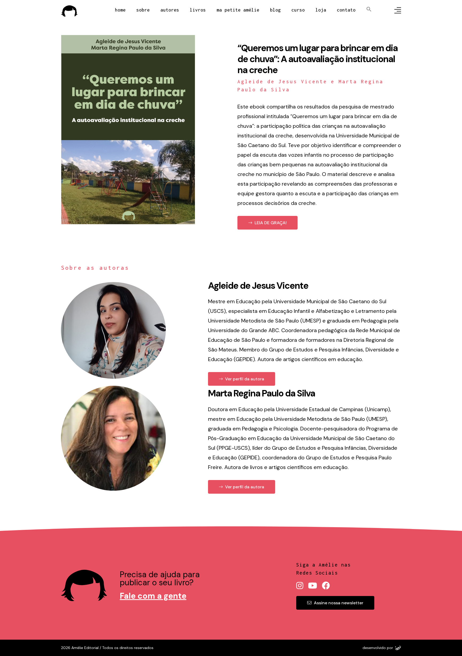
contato (346, 10)
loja (320, 10)
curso (298, 10)
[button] (364, 8)
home (120, 10)
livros (198, 10)
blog (275, 10)
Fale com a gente (153, 596)
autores (169, 10)
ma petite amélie (238, 10)
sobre (143, 10)
